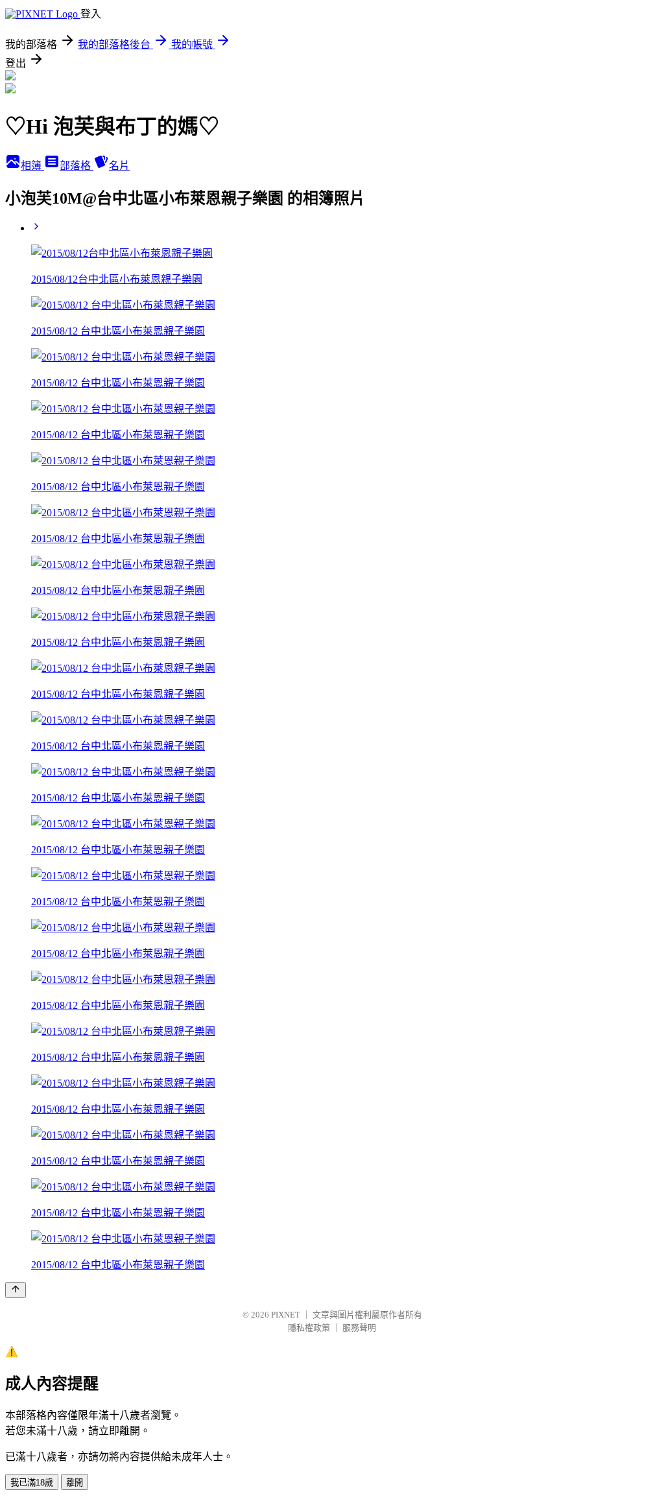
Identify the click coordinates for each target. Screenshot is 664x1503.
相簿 (32, 165)
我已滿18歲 (31, 1482)
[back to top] (15, 1290)
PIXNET (285, 1315)
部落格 (76, 165)
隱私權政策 (309, 1327)
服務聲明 (359, 1327)
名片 (119, 165)
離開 (74, 1482)
